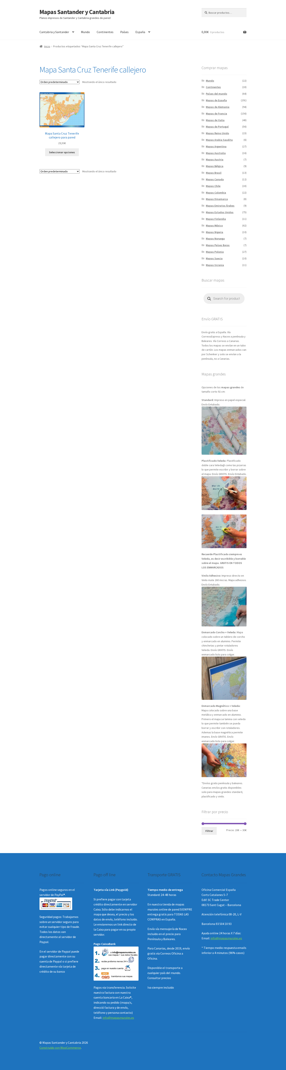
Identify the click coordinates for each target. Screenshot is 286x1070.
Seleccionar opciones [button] (62, 152)
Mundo (85, 32)
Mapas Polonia (215, 252)
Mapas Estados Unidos (219, 212)
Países (124, 32)
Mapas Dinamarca (217, 199)
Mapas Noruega (215, 238)
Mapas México (214, 225)
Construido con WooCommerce (60, 1048)
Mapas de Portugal (217, 126)
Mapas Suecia (214, 258)
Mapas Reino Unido (217, 133)
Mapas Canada (215, 179)
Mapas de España (216, 100)
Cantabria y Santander (54, 32)
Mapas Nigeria (214, 232)
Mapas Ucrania (215, 265)
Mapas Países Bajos (218, 245)
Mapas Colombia (216, 192)
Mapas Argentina (216, 146)
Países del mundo (216, 93)
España (140, 32)
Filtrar (209, 831)
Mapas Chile (213, 186)
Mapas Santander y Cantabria (76, 12)
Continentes (105, 32)
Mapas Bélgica (214, 166)
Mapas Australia (216, 153)
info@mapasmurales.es (118, 1018)
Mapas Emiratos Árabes (220, 205)
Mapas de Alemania (217, 107)
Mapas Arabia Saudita (219, 140)
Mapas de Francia (216, 113)
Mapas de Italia (215, 120)
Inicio (47, 46)
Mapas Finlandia (216, 219)
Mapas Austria (214, 159)
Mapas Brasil (213, 172)
